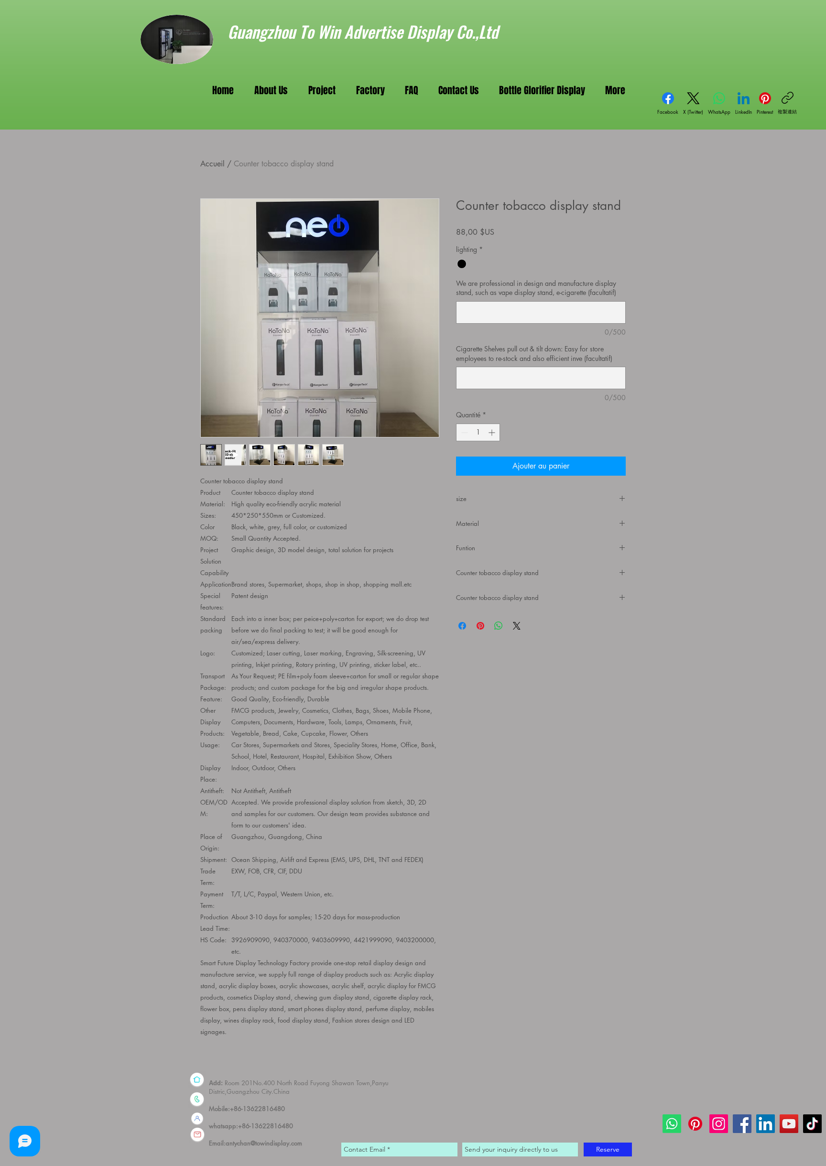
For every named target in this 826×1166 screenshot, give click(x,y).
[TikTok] (812, 1123)
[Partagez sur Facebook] (462, 626)
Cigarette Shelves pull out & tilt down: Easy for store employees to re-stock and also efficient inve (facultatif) (534, 353)
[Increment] (493, 432)
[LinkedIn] (765, 1123)
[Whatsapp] (672, 1123)
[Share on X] (516, 626)
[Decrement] (463, 432)
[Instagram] (718, 1123)
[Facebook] (742, 1123)
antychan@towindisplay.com (264, 1143)
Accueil (212, 164)
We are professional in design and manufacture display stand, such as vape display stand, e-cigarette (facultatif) (536, 288)
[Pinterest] (695, 1123)
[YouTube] (789, 1123)
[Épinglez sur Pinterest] (480, 626)
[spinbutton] (478, 432)
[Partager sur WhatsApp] (498, 626)
